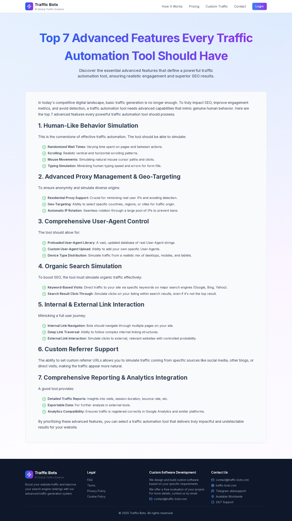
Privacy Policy (96, 491)
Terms (91, 485)
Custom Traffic (217, 6)
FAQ (90, 479)
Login (259, 6)
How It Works (172, 6)
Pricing (194, 6)
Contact (240, 6)
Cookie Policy (96, 496)
